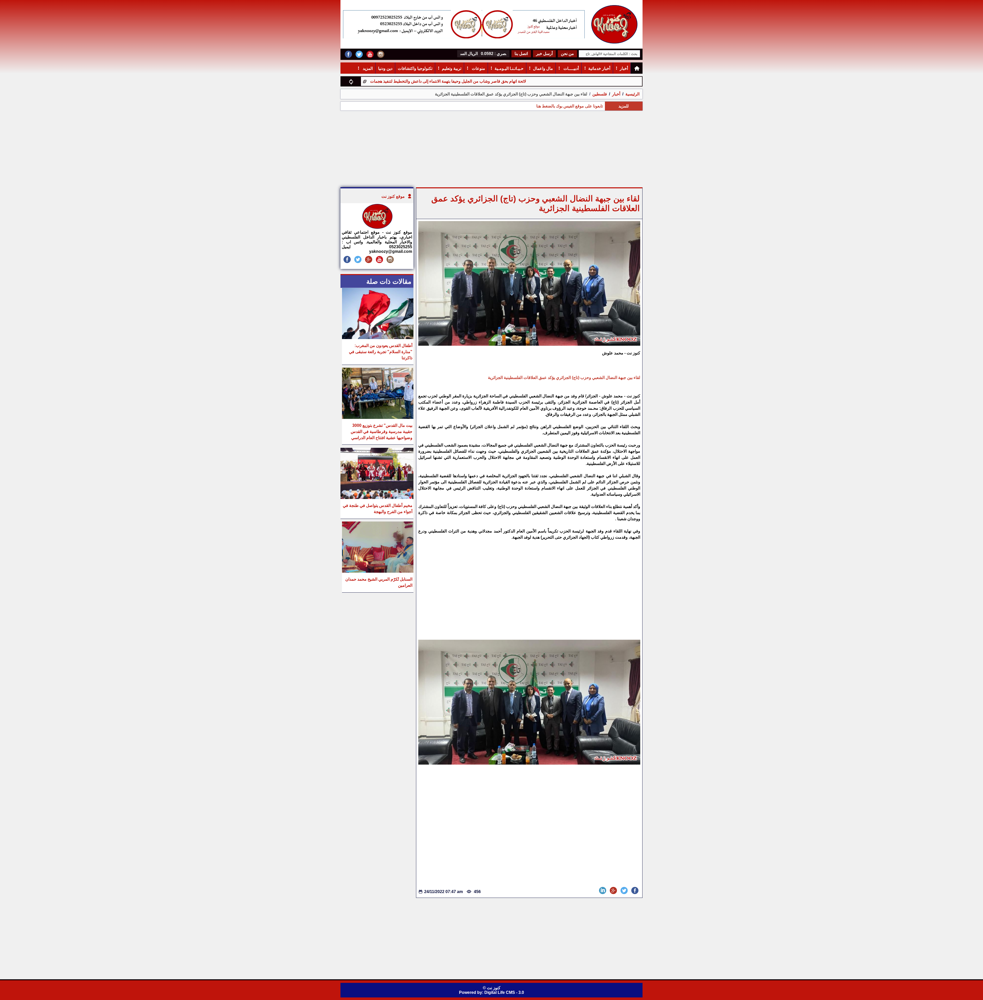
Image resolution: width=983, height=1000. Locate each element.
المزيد (367, 68)
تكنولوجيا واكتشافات (415, 68)
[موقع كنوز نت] (377, 227)
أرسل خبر (544, 53)
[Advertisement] (491, 149)
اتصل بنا (521, 53)
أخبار (624, 68)
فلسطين (599, 94)
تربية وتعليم (451, 68)
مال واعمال (543, 68)
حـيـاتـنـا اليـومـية (509, 68)
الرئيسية (632, 94)
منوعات (478, 68)
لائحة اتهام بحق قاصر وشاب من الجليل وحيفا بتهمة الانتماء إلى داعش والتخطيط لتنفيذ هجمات (503, 81)
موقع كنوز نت (393, 196)
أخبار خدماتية (599, 68)
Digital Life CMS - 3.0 (504, 992)
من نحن (567, 53)
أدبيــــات (570, 68)
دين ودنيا (385, 68)
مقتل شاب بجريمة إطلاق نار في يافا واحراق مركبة (371, 81)
